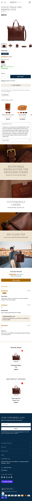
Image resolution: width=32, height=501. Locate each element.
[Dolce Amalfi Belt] (22, 106)
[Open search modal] (4, 2)
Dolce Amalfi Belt (22, 115)
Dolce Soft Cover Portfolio (8, 115)
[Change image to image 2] (10, 45)
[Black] (26, 112)
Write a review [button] (16, 280)
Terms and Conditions (19, 431)
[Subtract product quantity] (2, 76)
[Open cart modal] (29, 2)
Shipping (3, 80)
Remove (22, 351)
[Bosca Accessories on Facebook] (2, 477)
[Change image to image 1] (4, 45)
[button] (4, 56)
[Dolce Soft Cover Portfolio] (8, 106)
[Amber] (7, 112)
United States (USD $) (8, 488)
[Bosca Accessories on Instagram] (7, 477)
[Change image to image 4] (24, 45)
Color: (5, 59)
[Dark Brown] (16, 30)
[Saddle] (18, 112)
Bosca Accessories (13, 491)
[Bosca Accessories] (16, 2)
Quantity (3, 73)
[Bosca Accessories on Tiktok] (9, 477)
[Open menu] (1, 2)
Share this (6, 95)
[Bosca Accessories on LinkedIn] (11, 477)
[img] (4, 291)
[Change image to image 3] (17, 45)
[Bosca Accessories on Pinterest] (4, 477)
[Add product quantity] (8, 76)
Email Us (5, 470)
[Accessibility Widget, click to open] (2, 493)
